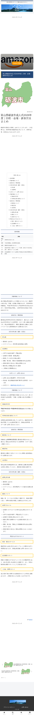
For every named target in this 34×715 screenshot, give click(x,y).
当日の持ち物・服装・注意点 (17, 185)
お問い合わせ (25, 707)
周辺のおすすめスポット (16, 219)
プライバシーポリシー (9, 707)
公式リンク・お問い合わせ (16, 192)
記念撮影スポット (15, 223)
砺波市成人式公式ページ (18, 385)
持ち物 (13, 187)
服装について (14, 214)
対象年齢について (14, 180)
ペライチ (17, 709)
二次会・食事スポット (17, 225)
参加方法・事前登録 (15, 182)
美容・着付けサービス (17, 221)
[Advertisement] (17, 35)
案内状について (15, 203)
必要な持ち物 (14, 212)
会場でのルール (15, 216)
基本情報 (12, 178)
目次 (15, 175)
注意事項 (13, 189)
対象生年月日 (14, 196)
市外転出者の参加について (18, 198)
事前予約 (13, 205)
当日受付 (13, 207)
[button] (30, 395)
